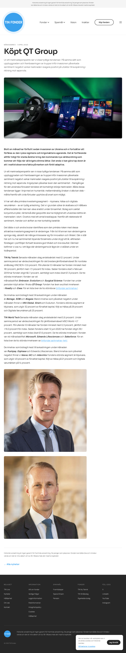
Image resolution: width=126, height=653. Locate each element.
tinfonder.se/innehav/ (67, 288)
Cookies (32, 611)
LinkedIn (105, 594)
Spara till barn (58, 594)
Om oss (7, 603)
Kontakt (7, 607)
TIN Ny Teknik (83, 589)
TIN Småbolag (83, 594)
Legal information (35, 598)
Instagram (106, 603)
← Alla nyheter (11, 564)
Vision (73, 22)
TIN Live (7, 589)
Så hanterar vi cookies (86, 646)
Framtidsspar (58, 589)
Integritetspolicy (35, 607)
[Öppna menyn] (120, 22)
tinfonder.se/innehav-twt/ (54, 340)
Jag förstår (113, 642)
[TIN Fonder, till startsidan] (13, 22)
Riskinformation (35, 603)
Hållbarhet (8, 598)
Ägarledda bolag (84, 598)
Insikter (85, 22)
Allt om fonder (34, 589)
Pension (56, 598)
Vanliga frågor (34, 594)
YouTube (105, 598)
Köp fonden (104, 22)
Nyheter (7, 594)
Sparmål (59, 22)
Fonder (43, 22)
